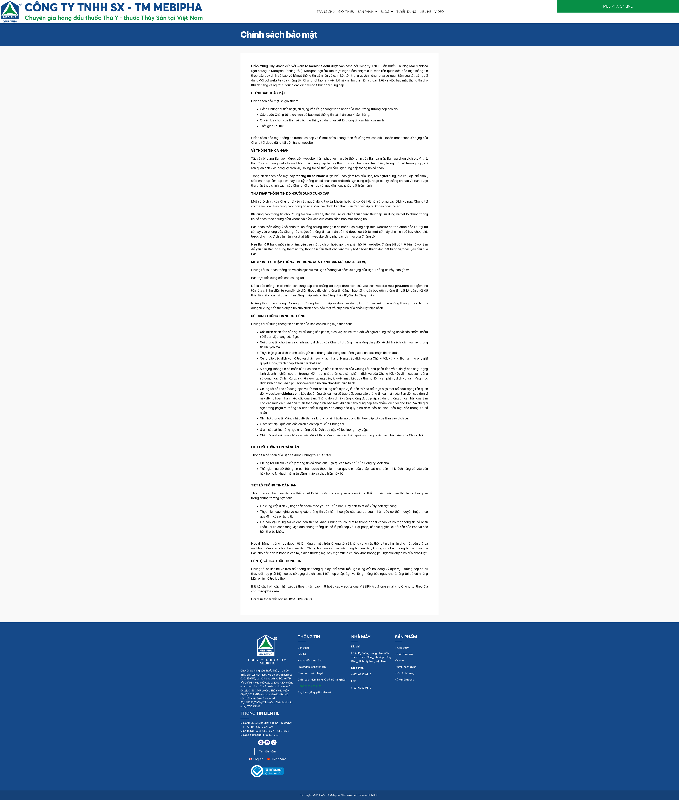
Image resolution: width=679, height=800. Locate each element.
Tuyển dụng (406, 12)
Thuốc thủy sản (404, 654)
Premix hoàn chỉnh (405, 666)
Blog (385, 12)
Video (439, 12)
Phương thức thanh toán (312, 666)
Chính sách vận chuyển (311, 673)
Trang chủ (326, 12)
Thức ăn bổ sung (404, 673)
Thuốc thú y (402, 647)
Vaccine (399, 660)
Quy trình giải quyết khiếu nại (314, 692)
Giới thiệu (346, 12)
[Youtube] (267, 742)
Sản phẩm (366, 12)
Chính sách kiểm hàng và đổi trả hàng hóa (322, 679)
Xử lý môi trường (404, 679)
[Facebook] (261, 742)
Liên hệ (425, 12)
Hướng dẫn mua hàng (310, 660)
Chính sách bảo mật (309, 686)
